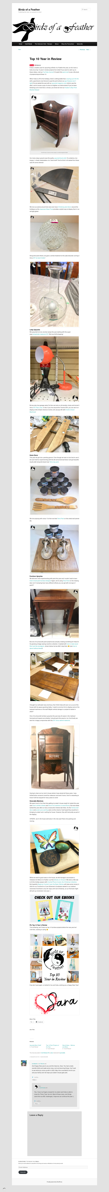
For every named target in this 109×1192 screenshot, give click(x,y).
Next (88, 49)
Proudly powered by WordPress (54, 1182)
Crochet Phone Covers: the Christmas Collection (62, 882)
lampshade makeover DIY (40, 334)
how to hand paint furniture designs (40, 581)
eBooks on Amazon (60, 880)
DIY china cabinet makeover (61, 720)
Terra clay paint (54, 462)
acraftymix (34, 1063)
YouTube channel (48, 72)
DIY (48, 1053)
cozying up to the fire (72, 79)
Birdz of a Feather (29, 9)
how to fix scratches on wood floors (58, 805)
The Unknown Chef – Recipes (43, 44)
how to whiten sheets (39, 805)
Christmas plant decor (64, 207)
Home (20, 44)
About (57, 44)
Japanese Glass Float (46, 209)
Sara (19, 49)
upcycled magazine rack (59, 83)
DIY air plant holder (39, 258)
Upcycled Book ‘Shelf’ (35, 1045)
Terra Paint (60, 518)
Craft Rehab (28, 44)
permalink (62, 1053)
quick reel (65, 72)
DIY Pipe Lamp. (38, 407)
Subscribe (80, 44)
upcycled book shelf (60, 158)
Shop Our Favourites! (67, 44)
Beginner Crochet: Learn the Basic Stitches (51, 884)
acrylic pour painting (42, 810)
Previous (81, 49)
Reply (34, 1079)
